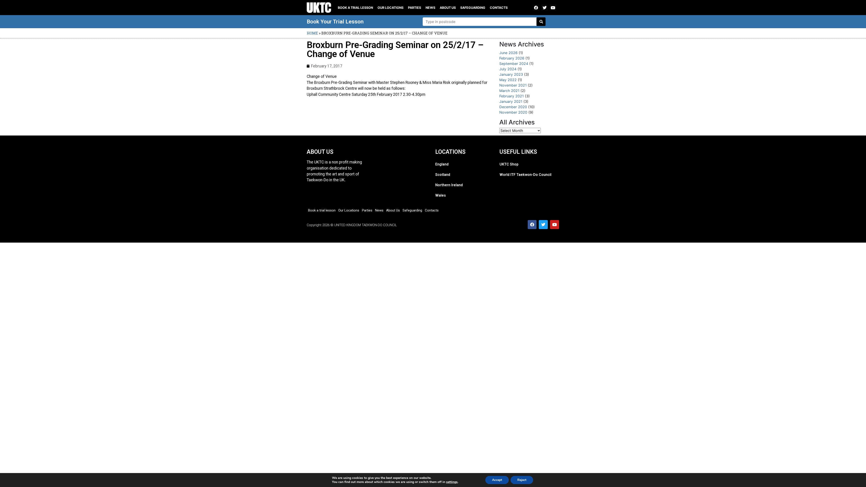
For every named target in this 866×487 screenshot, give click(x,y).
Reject (521, 480)
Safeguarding (472, 7)
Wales (440, 195)
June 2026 (508, 53)
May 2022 (508, 80)
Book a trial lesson (355, 7)
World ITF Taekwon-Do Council (525, 174)
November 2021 (513, 85)
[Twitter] (544, 7)
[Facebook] (536, 7)
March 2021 (509, 90)
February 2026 (511, 58)
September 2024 (513, 63)
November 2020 (513, 112)
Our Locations (390, 7)
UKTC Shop (509, 164)
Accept (497, 480)
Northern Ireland (449, 185)
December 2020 (513, 107)
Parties (414, 7)
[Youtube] (553, 7)
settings (452, 482)
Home (312, 33)
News (430, 7)
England (442, 164)
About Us (448, 7)
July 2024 (507, 69)
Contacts (499, 7)
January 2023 (511, 74)
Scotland (442, 174)
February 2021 (511, 96)
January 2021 (510, 101)
